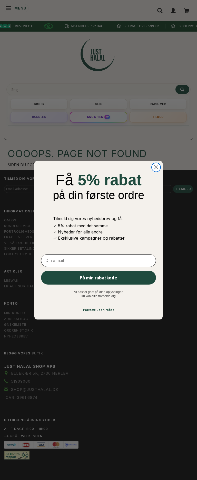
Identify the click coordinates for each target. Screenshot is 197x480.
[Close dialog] (156, 167)
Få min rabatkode (98, 277)
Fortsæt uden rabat (98, 310)
